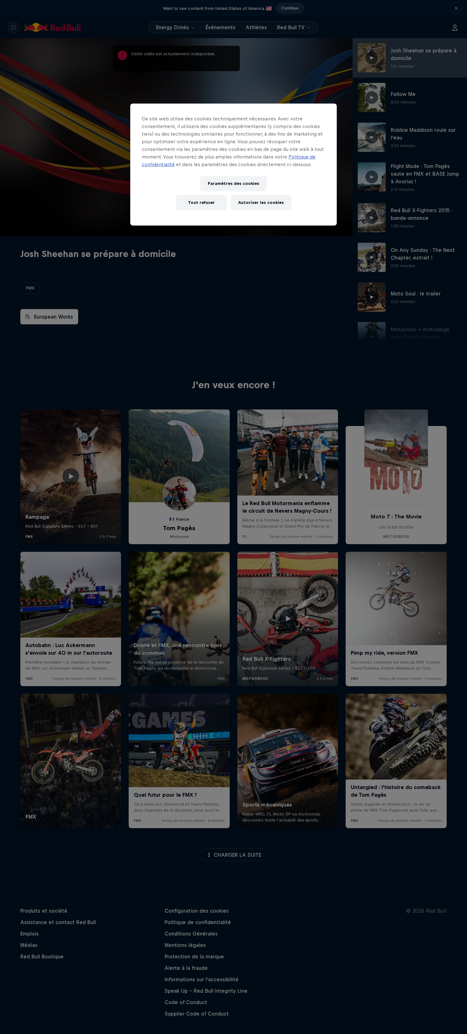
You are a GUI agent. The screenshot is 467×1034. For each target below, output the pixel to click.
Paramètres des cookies (233, 183)
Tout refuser (201, 202)
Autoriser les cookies (261, 202)
